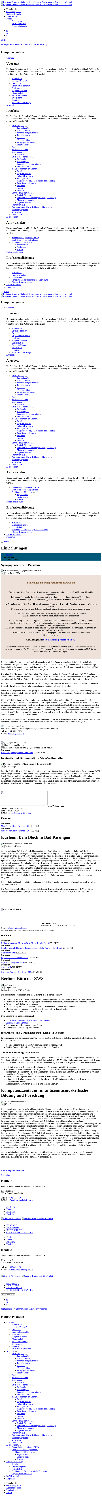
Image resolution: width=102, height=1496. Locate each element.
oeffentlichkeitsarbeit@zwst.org (21, 1200)
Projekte (20, 171)
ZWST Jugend (18, 125)
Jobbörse (15, 100)
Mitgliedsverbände (19, 90)
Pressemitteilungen (19, 26)
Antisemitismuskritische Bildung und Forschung (32, 207)
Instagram (10, 1212)
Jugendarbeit (22, 245)
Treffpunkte (22, 159)
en (7, 33)
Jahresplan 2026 (24, 128)
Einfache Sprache (13, 14)
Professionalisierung (14, 252)
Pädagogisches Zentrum (27, 142)
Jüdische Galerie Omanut (16, 1023)
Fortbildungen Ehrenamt (22, 242)
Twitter (9, 1209)
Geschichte (16, 83)
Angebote (10, 105)
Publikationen (12, 16)
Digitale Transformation (22, 193)
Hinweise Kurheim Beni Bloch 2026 (16, 972)
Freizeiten (21, 185)
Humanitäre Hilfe (19, 205)
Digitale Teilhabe (24, 173)
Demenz (20, 154)
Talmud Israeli (23, 145)
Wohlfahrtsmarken (20, 44)
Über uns (10, 58)
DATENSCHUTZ (14, 1230)
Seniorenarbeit (23, 247)
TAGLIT (21, 137)
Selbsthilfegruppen (25, 176)
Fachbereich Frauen (20, 149)
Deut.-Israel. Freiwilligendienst (25, 240)
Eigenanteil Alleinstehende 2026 (14, 957)
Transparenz (17, 98)
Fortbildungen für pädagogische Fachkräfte (30, 280)
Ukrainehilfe (17, 214)
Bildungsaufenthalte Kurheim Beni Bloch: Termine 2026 (25, 943)
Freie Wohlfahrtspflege (21, 102)
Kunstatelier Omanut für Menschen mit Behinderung (28, 1020)
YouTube (10, 1214)
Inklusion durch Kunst (26, 183)
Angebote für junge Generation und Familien (36, 181)
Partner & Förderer (19, 95)
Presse (9, 19)
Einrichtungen (18, 88)
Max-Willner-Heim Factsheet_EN (15, 831)
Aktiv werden (12, 217)
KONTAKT (11, 1225)
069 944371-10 (14, 1198)
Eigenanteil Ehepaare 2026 (12, 962)
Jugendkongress (23, 135)
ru (7, 35)
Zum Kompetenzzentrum (12, 1170)
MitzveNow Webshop (38, 44)
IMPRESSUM (12, 1228)
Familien (15, 147)
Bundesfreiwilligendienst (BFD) (25, 237)
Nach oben (5, 1175)
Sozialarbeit (17, 272)
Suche (3, 40)
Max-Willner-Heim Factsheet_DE (15, 826)
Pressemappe (17, 21)
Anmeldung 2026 (8, 953)
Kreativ (20, 249)
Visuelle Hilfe (12, 9)
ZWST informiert (19, 23)
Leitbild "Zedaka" (19, 81)
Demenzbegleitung (19, 275)
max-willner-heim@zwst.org (20, 813)
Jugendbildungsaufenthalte (28, 133)
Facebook (10, 1207)
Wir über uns (17, 78)
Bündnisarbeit (17, 93)
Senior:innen (17, 152)
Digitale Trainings (24, 195)
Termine (20, 190)
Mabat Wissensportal (25, 200)
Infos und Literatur (25, 166)
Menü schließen (8, 1295)
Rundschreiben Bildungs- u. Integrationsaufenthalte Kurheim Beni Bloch (31, 948)
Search (6, 291)
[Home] (36, 3)
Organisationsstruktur (21, 86)
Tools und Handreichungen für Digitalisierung (36, 197)
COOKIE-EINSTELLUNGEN (19, 1232)
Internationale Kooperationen (29, 164)
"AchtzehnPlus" (24, 140)
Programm (10, 287)
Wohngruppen (23, 178)
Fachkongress (23, 161)
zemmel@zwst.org (16, 733)
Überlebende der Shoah (21, 157)
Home (9, 554)
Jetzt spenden (6, 44)
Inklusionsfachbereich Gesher (24, 169)
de (7, 30)
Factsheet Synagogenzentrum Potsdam (17, 752)
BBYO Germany (24, 130)
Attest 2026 (6, 967)
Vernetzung (16, 212)
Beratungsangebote (20, 209)
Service (20, 188)
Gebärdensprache (13, 11)
